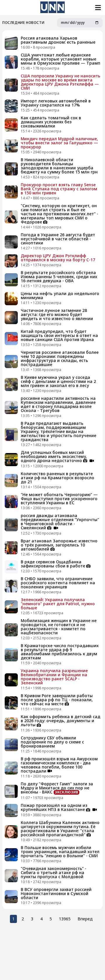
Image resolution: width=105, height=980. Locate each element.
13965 (65, 919)
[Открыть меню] (97, 7)
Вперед (85, 919)
